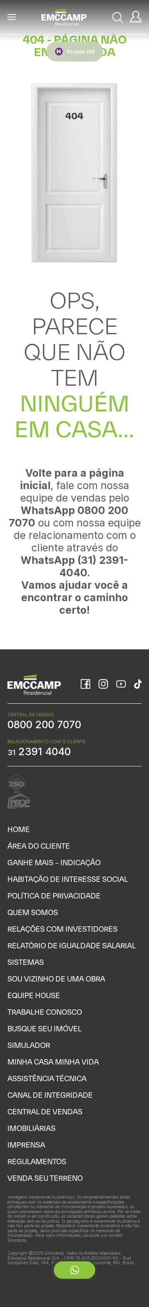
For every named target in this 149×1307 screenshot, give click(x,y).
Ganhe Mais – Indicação (54, 862)
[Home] (64, 17)
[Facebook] (85, 684)
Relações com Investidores (62, 929)
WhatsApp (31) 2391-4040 (74, 566)
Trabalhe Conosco (44, 1012)
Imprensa (26, 1145)
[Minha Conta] (136, 17)
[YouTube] (121, 685)
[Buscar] (118, 17)
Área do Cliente (38, 846)
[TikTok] (138, 684)
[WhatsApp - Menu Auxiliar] (74, 1270)
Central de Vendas (44, 1112)
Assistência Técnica (47, 1078)
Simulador (28, 1045)
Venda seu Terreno (45, 1178)
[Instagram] (103, 684)
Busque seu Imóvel (44, 1029)
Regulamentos (36, 1161)
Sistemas (25, 962)
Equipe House (33, 995)
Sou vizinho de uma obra (56, 979)
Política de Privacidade (54, 896)
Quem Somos (32, 912)
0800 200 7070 (44, 724)
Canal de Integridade (50, 1095)
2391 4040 (39, 751)
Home (18, 829)
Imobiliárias (31, 1128)
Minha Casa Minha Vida (53, 1062)
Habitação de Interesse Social (67, 879)
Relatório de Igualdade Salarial (71, 946)
